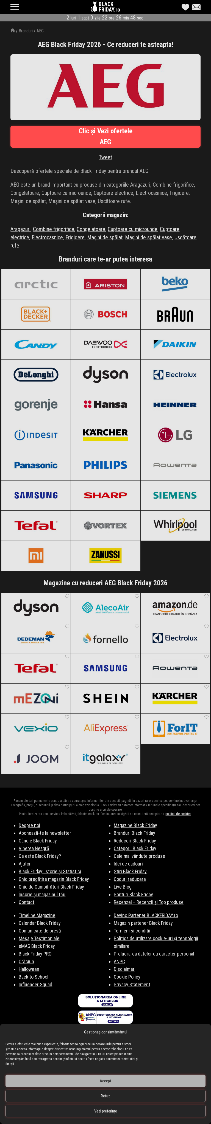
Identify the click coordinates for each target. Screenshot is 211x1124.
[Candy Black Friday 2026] (36, 344)
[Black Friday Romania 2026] (95, 8)
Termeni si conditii (132, 931)
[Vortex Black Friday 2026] (105, 525)
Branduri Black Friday (134, 833)
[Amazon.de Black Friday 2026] (175, 608)
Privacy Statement (132, 984)
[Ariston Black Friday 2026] (105, 284)
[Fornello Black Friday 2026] (105, 638)
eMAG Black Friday (37, 946)
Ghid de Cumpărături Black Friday (51, 887)
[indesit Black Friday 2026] (36, 435)
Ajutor (25, 864)
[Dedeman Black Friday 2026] (36, 638)
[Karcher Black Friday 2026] (105, 435)
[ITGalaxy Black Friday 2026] (105, 759)
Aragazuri (20, 229)
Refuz (105, 1096)
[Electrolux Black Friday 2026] (175, 374)
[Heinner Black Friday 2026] (175, 405)
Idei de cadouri (128, 864)
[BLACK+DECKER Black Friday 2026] (36, 314)
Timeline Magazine (37, 915)
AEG (40, 30)
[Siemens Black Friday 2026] (175, 495)
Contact (26, 902)
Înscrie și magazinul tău (42, 894)
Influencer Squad (35, 984)
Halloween (29, 969)
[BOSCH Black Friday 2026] (105, 314)
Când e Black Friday (38, 841)
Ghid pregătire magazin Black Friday (54, 879)
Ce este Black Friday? (40, 856)
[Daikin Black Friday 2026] (175, 344)
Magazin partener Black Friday (143, 923)
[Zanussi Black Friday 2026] (105, 556)
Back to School (33, 977)
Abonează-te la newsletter (45, 833)
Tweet (105, 157)
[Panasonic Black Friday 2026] (36, 465)
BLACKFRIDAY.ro (109, 6)
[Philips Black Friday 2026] (105, 465)
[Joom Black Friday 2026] (36, 759)
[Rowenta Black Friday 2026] (175, 465)
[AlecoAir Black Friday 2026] (105, 608)
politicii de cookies (178, 814)
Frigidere (75, 237)
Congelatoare (91, 229)
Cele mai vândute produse (139, 856)
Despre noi (29, 825)
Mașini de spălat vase (148, 237)
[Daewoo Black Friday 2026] (105, 344)
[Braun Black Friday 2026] (175, 314)
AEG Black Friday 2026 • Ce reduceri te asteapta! (105, 45)
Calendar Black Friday (40, 923)
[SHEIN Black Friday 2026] (105, 698)
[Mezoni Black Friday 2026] (36, 698)
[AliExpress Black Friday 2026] (105, 728)
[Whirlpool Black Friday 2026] (175, 525)
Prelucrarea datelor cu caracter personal (154, 954)
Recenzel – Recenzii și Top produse (149, 902)
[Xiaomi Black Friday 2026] (36, 556)
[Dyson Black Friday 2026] (105, 374)
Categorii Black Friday (135, 848)
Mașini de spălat (105, 237)
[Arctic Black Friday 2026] (36, 284)
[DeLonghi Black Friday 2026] (36, 374)
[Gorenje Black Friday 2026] (36, 405)
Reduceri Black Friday (135, 841)
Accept (105, 1080)
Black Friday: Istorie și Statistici (50, 871)
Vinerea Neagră (34, 848)
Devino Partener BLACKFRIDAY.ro (146, 915)
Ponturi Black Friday (133, 894)
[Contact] (195, 7)
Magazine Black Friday (135, 825)
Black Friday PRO (35, 954)
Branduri (26, 30)
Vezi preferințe (105, 1111)
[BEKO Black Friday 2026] (175, 284)
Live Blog (123, 887)
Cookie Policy (127, 977)
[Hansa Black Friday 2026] (105, 405)
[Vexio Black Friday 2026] (36, 728)
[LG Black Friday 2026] (175, 435)
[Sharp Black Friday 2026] (105, 495)
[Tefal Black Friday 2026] (36, 525)
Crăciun (26, 961)
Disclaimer (124, 969)
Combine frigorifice (53, 229)
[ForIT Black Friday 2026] (175, 728)
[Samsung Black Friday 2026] (36, 495)
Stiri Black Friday (130, 871)
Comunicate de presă (40, 931)
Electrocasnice (47, 237)
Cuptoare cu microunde (132, 229)
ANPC (119, 961)
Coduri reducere (130, 879)
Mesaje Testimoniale (39, 938)
